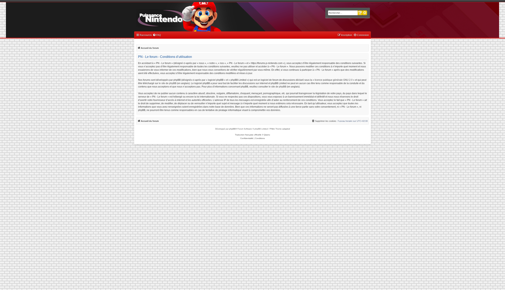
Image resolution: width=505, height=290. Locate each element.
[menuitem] (157, 35)
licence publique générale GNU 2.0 (334, 80)
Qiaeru (267, 135)
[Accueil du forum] (171, 17)
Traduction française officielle (248, 135)
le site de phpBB (167, 83)
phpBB (232, 129)
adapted (286, 129)
